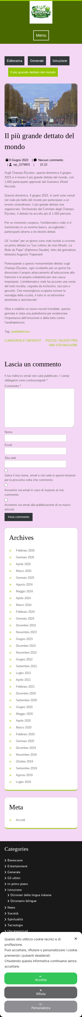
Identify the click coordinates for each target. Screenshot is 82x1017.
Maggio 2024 (24, 591)
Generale (37, 61)
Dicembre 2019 (26, 748)
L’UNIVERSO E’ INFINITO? (23, 340)
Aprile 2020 (23, 720)
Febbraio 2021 (25, 686)
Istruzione (60, 61)
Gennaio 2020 (25, 741)
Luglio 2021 (23, 673)
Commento (13, 386)
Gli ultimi (14, 878)
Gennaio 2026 (25, 557)
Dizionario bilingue (23, 901)
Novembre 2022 (26, 652)
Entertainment (18, 866)
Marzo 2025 (23, 571)
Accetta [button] (41, 980)
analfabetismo (20, 331)
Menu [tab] (42, 35)
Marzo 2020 (23, 727)
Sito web (10, 458)
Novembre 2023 (26, 632)
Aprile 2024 (23, 598)
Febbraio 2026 (25, 550)
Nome (8, 432)
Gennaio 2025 (25, 577)
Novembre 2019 (26, 754)
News (11, 907)
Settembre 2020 (26, 700)
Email (8, 445)
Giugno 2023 (24, 639)
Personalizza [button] (40, 1008)
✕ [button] (75, 938)
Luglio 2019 (23, 782)
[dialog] (41, 974)
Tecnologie (15, 925)
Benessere (15, 860)
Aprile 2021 (23, 679)
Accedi (20, 820)
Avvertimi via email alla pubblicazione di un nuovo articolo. (37, 507)
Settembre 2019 (26, 768)
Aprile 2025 (23, 564)
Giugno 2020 (24, 707)
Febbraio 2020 (25, 734)
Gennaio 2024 (25, 618)
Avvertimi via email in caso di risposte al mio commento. (34, 492)
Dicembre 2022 (26, 645)
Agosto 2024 (24, 584)
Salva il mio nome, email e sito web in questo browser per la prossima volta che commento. (40, 478)
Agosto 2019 (24, 775)
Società (13, 913)
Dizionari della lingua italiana (30, 895)
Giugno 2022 (24, 659)
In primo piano (18, 884)
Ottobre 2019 (24, 761)
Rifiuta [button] (41, 994)
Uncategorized (18, 931)
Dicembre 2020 (26, 693)
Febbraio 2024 (25, 611)
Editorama (14, 61)
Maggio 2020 (24, 714)
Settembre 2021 (26, 666)
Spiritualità (15, 919)
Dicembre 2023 (26, 625)
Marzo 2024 (23, 605)
